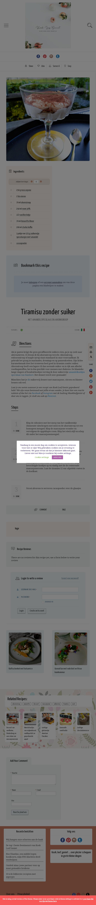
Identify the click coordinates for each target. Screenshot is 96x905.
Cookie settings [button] (42, 457)
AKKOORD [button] (57, 457)
